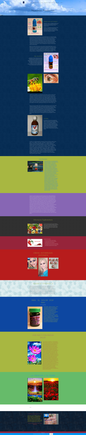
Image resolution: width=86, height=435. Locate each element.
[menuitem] (31, 3)
